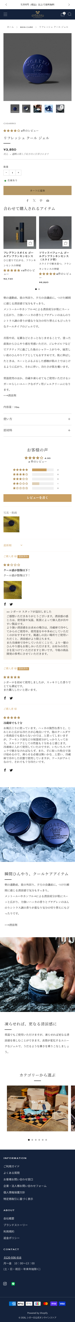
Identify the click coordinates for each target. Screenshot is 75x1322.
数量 (5, 167)
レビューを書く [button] (37, 498)
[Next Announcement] (69, 4)
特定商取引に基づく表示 (18, 1199)
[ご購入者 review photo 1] (12, 590)
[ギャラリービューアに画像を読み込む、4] (48, 108)
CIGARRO (9, 123)
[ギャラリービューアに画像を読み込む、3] (37, 108)
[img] (11, 565)
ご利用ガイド (11, 1166)
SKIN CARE (26, 27)
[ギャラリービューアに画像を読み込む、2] (26, 108)
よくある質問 (11, 1173)
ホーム (10, 27)
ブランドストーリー (15, 1225)
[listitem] (37, 4)
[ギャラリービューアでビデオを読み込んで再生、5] (60, 108)
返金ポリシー (11, 1238)
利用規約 (8, 1231)
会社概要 (8, 1218)
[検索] (70, 14)
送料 (14, 154)
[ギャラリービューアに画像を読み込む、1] (15, 108)
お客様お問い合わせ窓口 (18, 1179)
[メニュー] (5, 14)
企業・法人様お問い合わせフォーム (25, 1186)
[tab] (36, 289)
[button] (12, 131)
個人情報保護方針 (14, 1192)
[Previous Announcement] (6, 4)
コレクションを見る (37, 1113)
